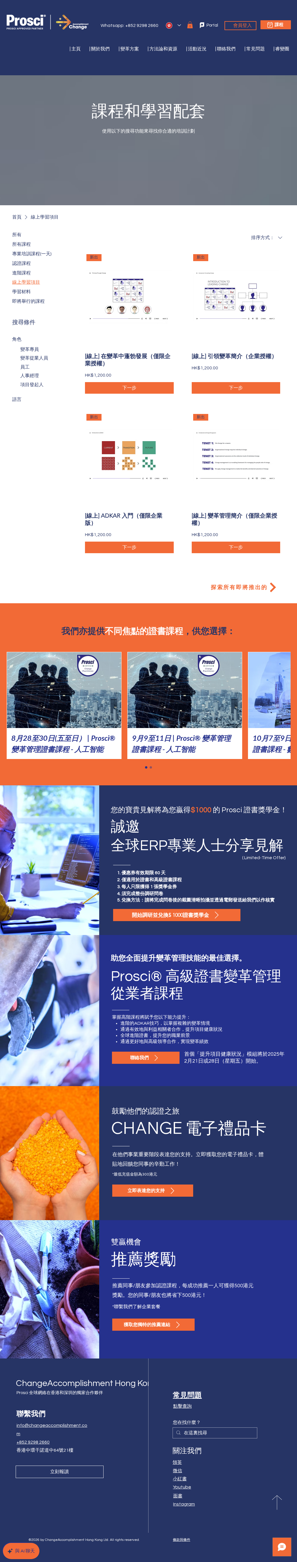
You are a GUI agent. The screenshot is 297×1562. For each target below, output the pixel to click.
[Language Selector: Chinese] (173, 25)
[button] (125, 49)
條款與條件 (181, 1540)
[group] (148, 706)
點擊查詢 (182, 1406)
